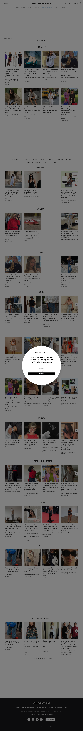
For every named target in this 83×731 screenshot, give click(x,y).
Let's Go (41, 373)
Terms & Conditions (43, 370)
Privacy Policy (49, 370)
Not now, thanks (41, 377)
